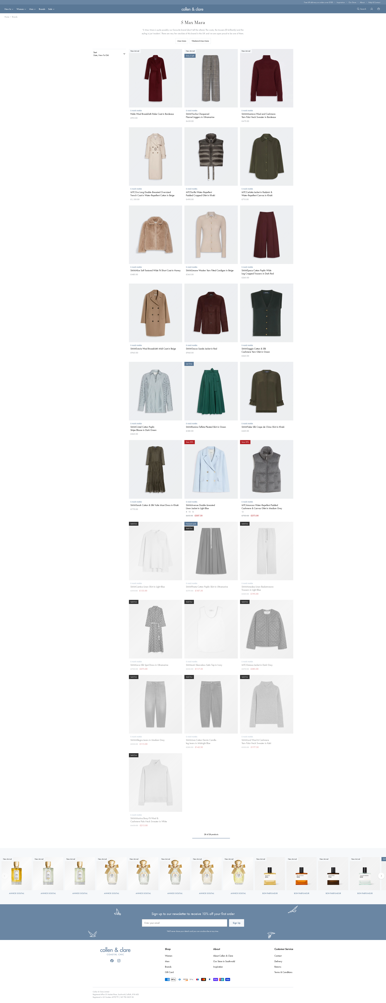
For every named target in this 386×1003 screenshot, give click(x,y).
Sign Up (236, 922)
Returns (277, 966)
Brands (42, 9)
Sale (50, 9)
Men (31, 9)
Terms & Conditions (283, 972)
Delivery (278, 961)
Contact (278, 955)
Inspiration (341, 2)
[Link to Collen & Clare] (115, 951)
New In (8, 9)
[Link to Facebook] (112, 960)
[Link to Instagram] (118, 960)
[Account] (372, 9)
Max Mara (181, 40)
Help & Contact (374, 2)
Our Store (352, 2)
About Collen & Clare (223, 955)
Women (20, 9)
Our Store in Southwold (224, 961)
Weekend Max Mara (200, 40)
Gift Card (169, 972)
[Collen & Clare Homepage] (193, 9)
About (362, 2)
